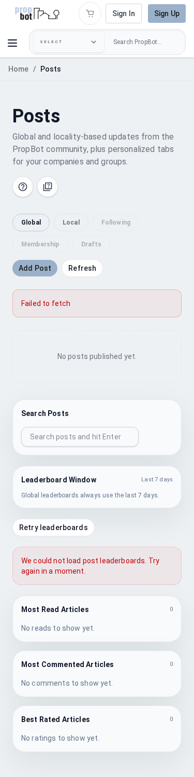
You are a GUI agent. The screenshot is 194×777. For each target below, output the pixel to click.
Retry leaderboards (53, 527)
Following (115, 222)
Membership (40, 244)
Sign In (123, 13)
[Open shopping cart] (90, 13)
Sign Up (167, 13)
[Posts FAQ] (47, 186)
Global (31, 222)
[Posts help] (22, 186)
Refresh (82, 268)
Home (18, 69)
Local (71, 222)
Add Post (35, 268)
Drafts (91, 244)
